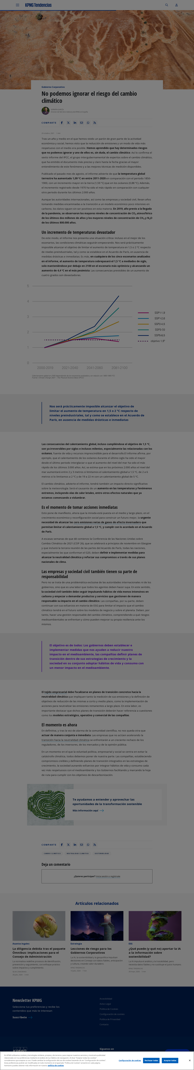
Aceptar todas (170, 1060)
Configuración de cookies (130, 1060)
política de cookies (56, 1065)
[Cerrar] (190, 1060)
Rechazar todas (151, 1060)
